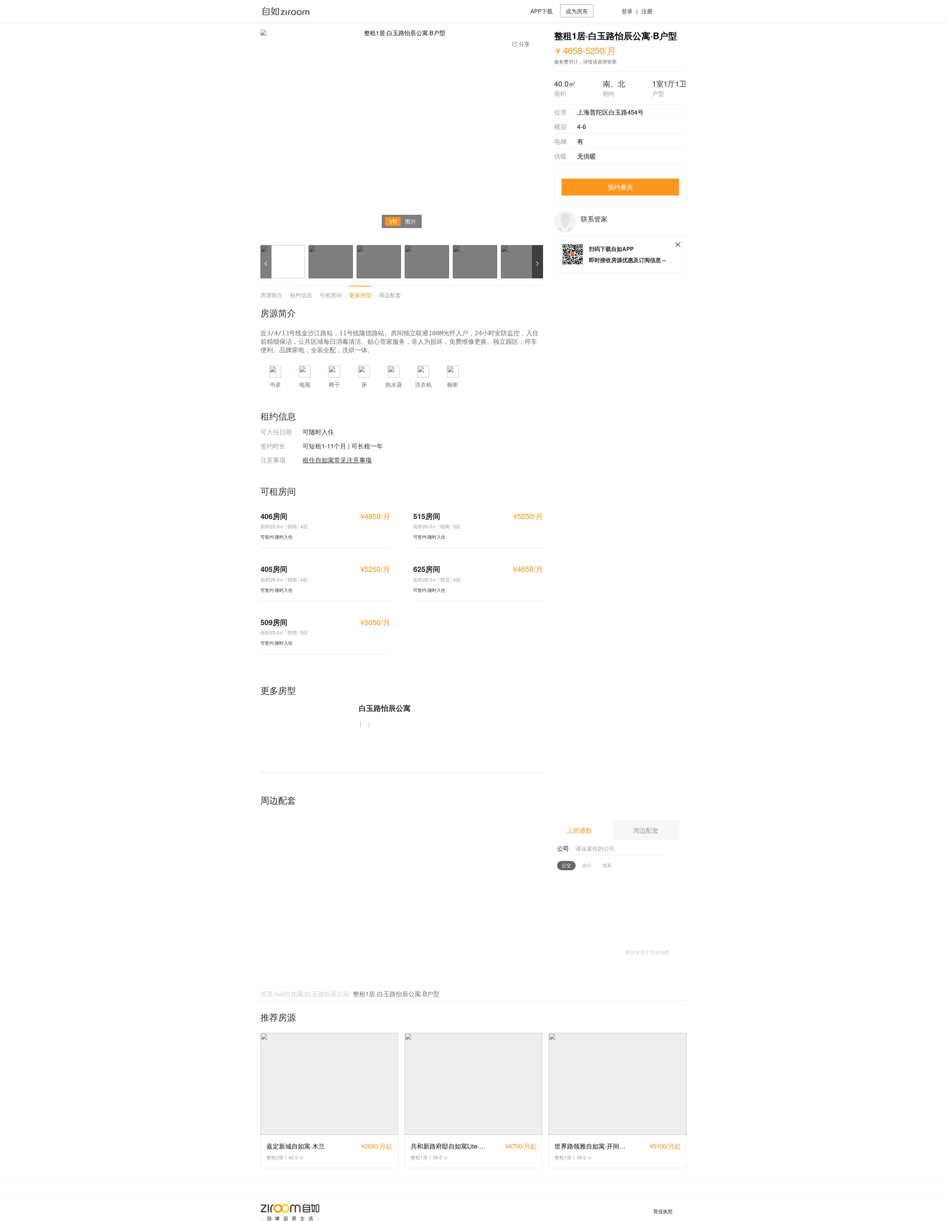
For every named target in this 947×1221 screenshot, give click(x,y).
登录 (627, 11)
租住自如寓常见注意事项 (337, 459)
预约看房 (620, 186)
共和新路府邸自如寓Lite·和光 (451, 1145)
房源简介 (271, 295)
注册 (647, 11)
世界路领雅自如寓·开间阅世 (593, 1145)
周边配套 (390, 295)
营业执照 (663, 1211)
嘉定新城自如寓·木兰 (295, 1145)
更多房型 (360, 295)
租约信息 (301, 295)
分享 (524, 44)
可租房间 (331, 295)
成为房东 (577, 11)
